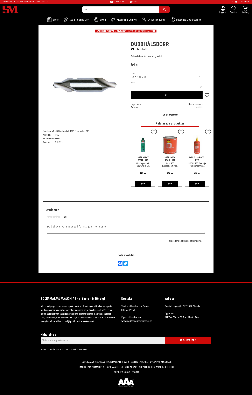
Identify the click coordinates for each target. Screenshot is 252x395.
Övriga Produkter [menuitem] (156, 19)
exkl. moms (244, 2)
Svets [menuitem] (55, 19)
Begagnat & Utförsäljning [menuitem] (189, 19)
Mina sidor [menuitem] (7, 2)
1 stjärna (48, 216)
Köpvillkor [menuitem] (144, 367)
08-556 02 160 (119, 2)
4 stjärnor (56, 216)
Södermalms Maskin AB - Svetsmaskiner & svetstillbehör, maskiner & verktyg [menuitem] (121, 362)
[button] (233, 10)
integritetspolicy (82, 349)
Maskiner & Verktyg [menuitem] (127, 19)
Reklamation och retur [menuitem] (163, 367)
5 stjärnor (59, 216)
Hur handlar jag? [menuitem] (128, 367)
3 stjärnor (53, 216)
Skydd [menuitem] (103, 19)
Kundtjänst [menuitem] (41, 2)
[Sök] (164, 9)
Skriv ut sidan (139, 49)
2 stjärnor (51, 216)
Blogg (135, 2)
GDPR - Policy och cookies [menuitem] (126, 372)
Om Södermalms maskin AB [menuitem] (23, 2)
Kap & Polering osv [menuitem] (79, 19)
